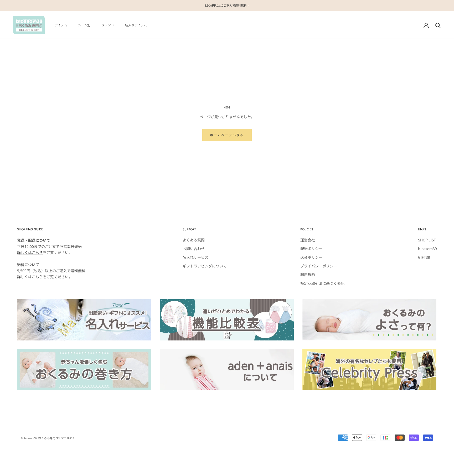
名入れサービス (195, 257)
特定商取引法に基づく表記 (322, 283)
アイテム (61, 25)
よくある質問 (194, 239)
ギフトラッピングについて (205, 265)
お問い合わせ (194, 248)
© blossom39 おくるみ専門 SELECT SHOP (47, 438)
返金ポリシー (311, 257)
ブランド (107, 25)
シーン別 (84, 25)
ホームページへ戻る (227, 135)
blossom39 (427, 248)
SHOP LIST (427, 239)
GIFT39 (424, 257)
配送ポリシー (311, 248)
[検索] (438, 25)
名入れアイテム (136, 25)
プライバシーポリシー (318, 265)
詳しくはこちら (30, 252)
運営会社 (307, 239)
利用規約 (307, 274)
